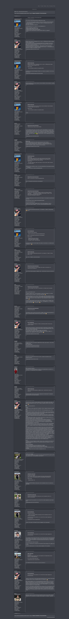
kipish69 (15, 386)
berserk (15, 492)
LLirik (15, 355)
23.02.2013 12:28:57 (31, 228)
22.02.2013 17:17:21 (31, 174)
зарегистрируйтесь (25, 11)
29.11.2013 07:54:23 (31, 530)
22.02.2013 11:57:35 (31, 153)
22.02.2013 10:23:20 (31, 102)
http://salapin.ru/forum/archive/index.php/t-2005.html (32, 345)
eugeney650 (16, 551)
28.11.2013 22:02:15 (31, 452)
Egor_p (15, 593)
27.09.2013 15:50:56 (31, 400)
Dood (15, 188)
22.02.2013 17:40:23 (31, 188)
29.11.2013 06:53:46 (31, 492)
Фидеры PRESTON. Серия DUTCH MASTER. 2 (39, 562)
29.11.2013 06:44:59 (31, 471)
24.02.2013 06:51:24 (31, 263)
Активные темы (34, 9)
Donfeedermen (16, 471)
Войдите (20, 11)
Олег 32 (15, 123)
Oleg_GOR (16, 530)
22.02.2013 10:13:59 (31, 39)
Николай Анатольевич (18, 60)
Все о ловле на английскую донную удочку (22, 13)
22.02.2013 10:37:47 (31, 123)
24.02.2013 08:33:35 (31, 284)
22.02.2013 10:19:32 (31, 60)
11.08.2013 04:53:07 (31, 366)
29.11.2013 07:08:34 (31, 509)
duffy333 (15, 39)
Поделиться (27, 39)
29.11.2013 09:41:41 (31, 551)
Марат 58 (15, 366)
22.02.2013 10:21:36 (31, 81)
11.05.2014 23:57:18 (31, 593)
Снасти (31, 13)
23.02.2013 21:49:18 (31, 249)
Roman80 (15, 139)
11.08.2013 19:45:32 (31, 386)
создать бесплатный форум (51, 617)
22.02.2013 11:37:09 (31, 139)
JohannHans (16, 452)
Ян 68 (15, 249)
